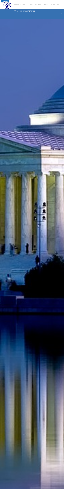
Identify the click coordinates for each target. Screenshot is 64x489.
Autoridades (25, 4)
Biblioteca (53, 4)
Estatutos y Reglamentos (35, 4)
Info (58, 4)
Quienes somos (17, 4)
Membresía (46, 4)
